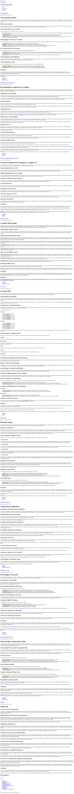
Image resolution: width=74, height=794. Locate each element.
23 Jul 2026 (4, 413)
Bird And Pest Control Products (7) (8, 789)
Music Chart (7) (4, 786)
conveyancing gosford (8, 73)
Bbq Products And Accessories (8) (7, 785)
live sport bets (10, 409)
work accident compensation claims (14, 684)
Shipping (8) (4, 782)
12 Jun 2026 (4, 697)
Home (3, 6)
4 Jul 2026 (4, 565)
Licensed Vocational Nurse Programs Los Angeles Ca (9, 158)
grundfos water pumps (4, 275)
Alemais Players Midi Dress (5, 502)
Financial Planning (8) (5, 784)
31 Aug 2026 (4, 8)
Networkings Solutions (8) (6, 783)
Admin (3, 9)
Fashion (3, 499)
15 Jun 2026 (4, 632)
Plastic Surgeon (4, 79)
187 (3, 777)
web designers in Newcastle (22, 608)
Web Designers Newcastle (4, 570)
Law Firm (4, 10)
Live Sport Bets (3, 286)
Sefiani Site (2, 702)
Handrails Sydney (3, 417)
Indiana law (44, 661)
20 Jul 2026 (4, 497)
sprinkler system (16, 231)
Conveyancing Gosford (4, 13)
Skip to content (2, 0)
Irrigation (3, 215)
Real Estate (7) (4, 788)
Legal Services (4, 634)
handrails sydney (24, 485)
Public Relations (5, 699)
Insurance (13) (4, 781)
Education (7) (4, 787)
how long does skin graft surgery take (19, 114)
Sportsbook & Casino (5, 283)
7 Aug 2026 (4, 153)
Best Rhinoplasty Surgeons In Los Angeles (7, 82)
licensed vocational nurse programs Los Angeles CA (14, 175)
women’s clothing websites (69, 511)
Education (4, 155)
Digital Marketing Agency (6, 567)
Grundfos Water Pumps (4, 218)
